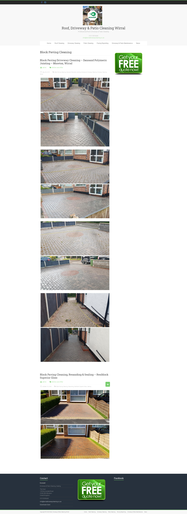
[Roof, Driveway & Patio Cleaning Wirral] (92, 7)
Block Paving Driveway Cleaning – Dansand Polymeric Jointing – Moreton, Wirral (73, 62)
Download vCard (45, 504)
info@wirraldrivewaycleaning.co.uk (93, 38)
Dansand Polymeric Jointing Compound (77, 72)
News (138, 43)
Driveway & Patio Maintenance (122, 43)
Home (49, 43)
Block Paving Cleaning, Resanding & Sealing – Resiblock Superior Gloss (74, 376)
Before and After (57, 67)
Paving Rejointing (102, 43)
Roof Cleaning (59, 43)
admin (44, 67)
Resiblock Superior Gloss (80, 386)
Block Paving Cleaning (60, 72)
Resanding (71, 386)
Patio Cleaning (88, 43)
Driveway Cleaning (74, 43)
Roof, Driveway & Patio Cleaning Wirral (93, 28)
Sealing (89, 386)
